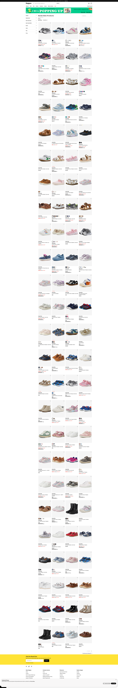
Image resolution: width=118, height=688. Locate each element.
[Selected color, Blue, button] (52, 40)
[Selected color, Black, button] (66, 518)
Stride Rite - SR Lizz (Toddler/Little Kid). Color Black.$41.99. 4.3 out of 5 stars (71, 512)
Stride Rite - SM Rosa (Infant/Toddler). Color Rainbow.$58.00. (58, 310)
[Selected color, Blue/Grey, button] (52, 267)
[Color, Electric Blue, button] (81, 267)
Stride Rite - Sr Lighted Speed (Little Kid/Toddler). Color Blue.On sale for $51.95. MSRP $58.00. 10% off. (71, 361)
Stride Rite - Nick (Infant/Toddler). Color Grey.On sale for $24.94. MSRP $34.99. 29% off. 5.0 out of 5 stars (71, 487)
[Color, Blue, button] (82, 40)
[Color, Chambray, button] (69, 342)
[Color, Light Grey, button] (54, 117)
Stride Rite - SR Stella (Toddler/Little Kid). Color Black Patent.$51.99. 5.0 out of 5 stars (71, 612)
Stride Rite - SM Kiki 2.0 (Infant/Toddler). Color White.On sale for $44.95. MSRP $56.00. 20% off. (58, 588)
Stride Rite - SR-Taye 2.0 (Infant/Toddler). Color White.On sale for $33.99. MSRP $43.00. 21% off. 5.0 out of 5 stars (71, 438)
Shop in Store (88, 12)
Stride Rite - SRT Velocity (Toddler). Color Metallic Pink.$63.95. (85, 85)
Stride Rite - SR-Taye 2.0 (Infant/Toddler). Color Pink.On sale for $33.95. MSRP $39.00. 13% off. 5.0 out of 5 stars (44, 487)
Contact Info (45, 673)
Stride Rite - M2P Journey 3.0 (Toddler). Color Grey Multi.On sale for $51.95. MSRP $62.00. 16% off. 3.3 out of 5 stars (44, 34)
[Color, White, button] (57, 91)
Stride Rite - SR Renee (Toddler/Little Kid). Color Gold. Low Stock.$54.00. (44, 387)
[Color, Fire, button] (42, 66)
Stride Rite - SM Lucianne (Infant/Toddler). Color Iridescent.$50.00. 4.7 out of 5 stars (71, 637)
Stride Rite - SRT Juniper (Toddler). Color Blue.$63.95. (58, 111)
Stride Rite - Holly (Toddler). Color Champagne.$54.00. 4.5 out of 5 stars (85, 336)
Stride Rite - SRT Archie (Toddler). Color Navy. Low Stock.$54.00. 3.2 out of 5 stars (58, 336)
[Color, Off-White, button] (40, 342)
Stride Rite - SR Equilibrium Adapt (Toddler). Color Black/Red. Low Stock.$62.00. (44, 612)
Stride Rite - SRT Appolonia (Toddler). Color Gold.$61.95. (85, 161)
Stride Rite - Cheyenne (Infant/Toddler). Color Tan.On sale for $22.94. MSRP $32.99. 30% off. (58, 462)
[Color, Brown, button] (55, 91)
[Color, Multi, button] (54, 40)
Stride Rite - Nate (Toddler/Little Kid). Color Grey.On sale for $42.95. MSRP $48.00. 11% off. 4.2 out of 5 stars (44, 111)
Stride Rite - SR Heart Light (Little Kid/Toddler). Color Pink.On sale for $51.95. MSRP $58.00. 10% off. (85, 387)
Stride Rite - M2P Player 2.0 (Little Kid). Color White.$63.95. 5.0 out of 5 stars (71, 34)
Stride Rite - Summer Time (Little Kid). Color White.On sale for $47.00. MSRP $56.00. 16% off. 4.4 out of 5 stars (71, 85)
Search (58, 3)
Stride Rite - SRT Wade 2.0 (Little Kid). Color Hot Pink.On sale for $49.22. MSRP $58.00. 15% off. (71, 462)
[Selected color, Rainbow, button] (39, 66)
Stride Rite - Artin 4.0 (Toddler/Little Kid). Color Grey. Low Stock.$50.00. (58, 637)
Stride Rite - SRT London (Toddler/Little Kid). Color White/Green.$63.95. (44, 161)
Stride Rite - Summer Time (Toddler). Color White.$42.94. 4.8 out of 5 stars (71, 184)
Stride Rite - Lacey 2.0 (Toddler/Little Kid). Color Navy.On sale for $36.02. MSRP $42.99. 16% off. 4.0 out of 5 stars (44, 361)
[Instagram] (26, 666)
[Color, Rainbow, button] (54, 191)
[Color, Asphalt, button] (54, 267)
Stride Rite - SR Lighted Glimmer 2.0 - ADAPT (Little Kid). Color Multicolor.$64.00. (44, 462)
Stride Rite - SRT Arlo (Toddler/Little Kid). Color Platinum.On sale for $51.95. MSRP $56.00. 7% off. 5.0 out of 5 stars (44, 310)
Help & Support (89, 6)
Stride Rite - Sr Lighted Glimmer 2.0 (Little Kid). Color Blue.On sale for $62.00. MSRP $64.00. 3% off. (58, 136)
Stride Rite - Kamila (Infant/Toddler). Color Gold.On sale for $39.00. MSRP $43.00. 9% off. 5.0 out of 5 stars (58, 235)
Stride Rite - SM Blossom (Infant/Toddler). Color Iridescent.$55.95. (85, 512)
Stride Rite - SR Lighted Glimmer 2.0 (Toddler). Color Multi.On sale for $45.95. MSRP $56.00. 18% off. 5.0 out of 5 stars (44, 285)
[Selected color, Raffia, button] (52, 91)
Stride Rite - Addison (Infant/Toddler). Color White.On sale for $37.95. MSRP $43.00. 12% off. (58, 412)
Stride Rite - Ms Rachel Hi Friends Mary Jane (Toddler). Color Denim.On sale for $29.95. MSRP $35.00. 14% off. (44, 261)
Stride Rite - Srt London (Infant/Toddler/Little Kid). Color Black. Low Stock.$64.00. (71, 285)
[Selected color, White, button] (66, 40)
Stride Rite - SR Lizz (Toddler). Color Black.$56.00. (44, 637)
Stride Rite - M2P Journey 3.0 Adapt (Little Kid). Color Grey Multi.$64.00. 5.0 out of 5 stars (71, 387)
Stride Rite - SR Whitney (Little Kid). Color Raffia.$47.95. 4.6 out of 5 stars (58, 85)
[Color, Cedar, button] (55, 216)
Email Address (29, 660)
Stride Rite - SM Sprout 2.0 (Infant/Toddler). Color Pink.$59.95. (85, 438)
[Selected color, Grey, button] (66, 66)
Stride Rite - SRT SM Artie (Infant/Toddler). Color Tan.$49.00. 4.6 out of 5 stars (44, 512)
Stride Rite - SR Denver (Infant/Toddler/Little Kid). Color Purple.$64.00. (85, 261)
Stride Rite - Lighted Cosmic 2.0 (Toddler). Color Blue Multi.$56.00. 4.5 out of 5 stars (85, 563)
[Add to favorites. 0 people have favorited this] (50, 23)
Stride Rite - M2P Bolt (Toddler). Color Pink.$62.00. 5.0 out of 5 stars (44, 85)
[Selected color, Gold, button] (52, 241)
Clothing (78, 673)
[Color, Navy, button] (40, 40)
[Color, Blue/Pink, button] (69, 216)
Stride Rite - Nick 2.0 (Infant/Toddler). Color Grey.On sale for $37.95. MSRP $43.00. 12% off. (85, 462)
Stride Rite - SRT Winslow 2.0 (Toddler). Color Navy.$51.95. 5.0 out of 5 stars (85, 111)
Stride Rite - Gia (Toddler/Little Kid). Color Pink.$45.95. (58, 184)
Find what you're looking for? (87, 653)
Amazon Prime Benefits (30, 676)
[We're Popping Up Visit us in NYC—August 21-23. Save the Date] (59, 10)
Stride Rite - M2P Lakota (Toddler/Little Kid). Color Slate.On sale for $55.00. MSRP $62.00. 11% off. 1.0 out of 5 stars (85, 34)
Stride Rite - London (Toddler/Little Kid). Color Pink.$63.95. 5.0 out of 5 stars (58, 60)
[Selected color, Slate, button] (79, 40)
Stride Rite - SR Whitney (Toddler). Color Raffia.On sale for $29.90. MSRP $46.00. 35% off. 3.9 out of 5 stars (85, 210)
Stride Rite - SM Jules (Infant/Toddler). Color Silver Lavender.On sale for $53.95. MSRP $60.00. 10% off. (44, 538)
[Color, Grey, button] (69, 40)
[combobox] (44, 3)
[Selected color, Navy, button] (79, 142)
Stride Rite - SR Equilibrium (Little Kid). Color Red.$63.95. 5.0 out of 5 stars (85, 310)
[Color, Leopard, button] (54, 91)
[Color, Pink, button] (40, 66)
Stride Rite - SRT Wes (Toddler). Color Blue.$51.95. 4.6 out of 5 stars (71, 261)
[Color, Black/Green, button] (84, 91)
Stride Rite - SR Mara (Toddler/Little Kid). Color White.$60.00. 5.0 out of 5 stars (58, 210)
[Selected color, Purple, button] (79, 267)
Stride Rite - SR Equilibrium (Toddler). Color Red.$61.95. (58, 612)
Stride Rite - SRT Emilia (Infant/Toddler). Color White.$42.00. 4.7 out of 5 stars (85, 487)
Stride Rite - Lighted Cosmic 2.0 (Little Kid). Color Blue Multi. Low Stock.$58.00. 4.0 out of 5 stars (58, 387)
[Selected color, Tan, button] (39, 191)
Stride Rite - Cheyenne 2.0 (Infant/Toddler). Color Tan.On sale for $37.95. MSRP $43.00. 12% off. (85, 588)
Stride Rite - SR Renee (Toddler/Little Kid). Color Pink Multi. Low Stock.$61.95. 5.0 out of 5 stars (58, 161)
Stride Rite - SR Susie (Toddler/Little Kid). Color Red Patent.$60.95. (71, 538)
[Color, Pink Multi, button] (70, 40)
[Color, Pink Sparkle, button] (42, 444)
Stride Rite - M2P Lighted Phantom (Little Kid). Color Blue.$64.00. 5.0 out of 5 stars (71, 111)
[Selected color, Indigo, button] (66, 342)
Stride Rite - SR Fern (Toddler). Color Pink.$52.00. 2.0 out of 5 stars (71, 563)
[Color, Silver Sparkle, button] (42, 40)
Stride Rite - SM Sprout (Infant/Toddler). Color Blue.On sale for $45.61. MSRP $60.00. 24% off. (58, 563)
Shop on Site (83, 12)
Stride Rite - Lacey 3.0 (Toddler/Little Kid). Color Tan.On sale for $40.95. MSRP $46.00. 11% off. (71, 588)
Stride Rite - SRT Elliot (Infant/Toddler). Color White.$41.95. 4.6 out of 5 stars (58, 538)
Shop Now (66, 0)
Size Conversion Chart (63, 671)
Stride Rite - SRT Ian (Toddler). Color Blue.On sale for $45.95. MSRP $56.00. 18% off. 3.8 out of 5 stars (85, 412)
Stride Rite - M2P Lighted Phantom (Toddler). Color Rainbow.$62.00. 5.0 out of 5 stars (44, 60)
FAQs (44, 671)
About (27, 671)
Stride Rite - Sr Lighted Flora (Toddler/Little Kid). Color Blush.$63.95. (71, 161)
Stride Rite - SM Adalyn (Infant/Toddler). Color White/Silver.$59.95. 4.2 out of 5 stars (58, 512)
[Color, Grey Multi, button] (81, 418)
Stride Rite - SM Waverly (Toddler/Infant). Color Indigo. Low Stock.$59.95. (71, 336)
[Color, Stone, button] (55, 267)
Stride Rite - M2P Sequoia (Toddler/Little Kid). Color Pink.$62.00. (58, 438)
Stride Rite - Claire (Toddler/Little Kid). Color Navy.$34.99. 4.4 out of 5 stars (44, 563)
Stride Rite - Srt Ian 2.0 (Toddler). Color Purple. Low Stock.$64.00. (58, 285)
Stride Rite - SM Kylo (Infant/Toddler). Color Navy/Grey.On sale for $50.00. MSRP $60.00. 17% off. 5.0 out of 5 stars (85, 538)
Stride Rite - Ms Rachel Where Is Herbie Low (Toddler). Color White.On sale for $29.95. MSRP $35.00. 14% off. (44, 235)
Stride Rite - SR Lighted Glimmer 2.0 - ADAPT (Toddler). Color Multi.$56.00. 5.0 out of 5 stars (58, 487)
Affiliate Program (62, 673)
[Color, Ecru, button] (84, 267)
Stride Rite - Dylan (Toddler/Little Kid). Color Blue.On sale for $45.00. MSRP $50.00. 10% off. (58, 34)
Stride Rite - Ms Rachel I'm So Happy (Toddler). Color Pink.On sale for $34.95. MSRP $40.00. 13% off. (71, 412)
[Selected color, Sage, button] (39, 444)
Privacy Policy (32, 681)
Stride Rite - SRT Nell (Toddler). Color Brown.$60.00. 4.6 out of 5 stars (58, 361)
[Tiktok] (29, 666)
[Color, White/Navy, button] (40, 444)
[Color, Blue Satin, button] (82, 267)
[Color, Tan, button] (40, 117)
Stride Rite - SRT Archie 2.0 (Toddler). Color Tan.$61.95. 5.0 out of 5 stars (44, 136)
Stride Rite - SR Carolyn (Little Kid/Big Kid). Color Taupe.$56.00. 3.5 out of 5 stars (44, 412)
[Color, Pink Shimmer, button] (57, 241)
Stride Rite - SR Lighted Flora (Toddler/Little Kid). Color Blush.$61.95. (71, 235)
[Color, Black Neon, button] (54, 393)
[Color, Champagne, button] (58, 216)
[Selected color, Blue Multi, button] (52, 393)
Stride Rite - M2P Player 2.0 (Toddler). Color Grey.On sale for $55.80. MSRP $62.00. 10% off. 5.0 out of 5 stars (71, 60)
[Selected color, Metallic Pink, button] (79, 91)
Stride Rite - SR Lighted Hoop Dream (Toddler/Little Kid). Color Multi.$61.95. (85, 285)
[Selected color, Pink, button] (52, 191)
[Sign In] (89, 3)
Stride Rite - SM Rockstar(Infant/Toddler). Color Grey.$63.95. (85, 361)
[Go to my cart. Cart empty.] (91, 3)
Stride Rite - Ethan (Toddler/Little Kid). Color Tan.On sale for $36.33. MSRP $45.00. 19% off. (44, 210)
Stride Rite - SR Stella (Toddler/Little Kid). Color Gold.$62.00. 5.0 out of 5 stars (85, 612)
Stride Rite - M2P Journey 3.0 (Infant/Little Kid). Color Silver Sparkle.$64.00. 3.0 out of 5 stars (85, 60)
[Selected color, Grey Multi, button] (39, 40)
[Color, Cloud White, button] (67, 40)
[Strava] (32, 666)
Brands (78, 671)
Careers (27, 673)
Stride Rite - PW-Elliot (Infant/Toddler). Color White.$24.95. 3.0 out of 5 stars (44, 588)
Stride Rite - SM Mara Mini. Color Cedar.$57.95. (85, 637)
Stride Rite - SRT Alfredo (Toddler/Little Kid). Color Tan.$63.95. (44, 184)
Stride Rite (44, 20)
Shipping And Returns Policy (47, 676)
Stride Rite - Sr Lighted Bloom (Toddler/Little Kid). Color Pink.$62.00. (44, 336)
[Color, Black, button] (81, 142)
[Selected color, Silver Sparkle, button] (79, 66)
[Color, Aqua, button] (81, 40)
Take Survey (62, 676)
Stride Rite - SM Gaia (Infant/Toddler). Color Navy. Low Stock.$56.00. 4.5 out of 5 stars (71, 310)
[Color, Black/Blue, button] (81, 91)
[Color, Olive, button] (85, 267)
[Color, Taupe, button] (67, 267)
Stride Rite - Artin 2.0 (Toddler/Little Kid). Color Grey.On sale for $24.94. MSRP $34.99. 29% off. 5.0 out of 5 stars (71, 210)
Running (78, 676)
